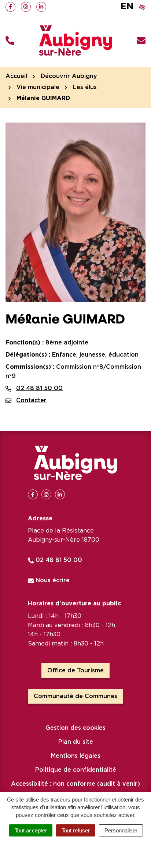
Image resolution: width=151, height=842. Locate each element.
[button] (9, 40)
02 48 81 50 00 (39, 388)
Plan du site (75, 742)
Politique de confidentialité (75, 770)
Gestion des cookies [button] (75, 728)
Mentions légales (75, 756)
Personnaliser (120, 830)
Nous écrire (52, 580)
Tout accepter (31, 830)
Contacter (31, 400)
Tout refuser (76, 830)
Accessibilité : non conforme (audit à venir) (75, 784)
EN (127, 6)
